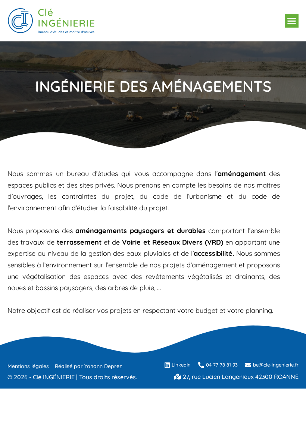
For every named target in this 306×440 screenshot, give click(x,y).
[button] (292, 21)
